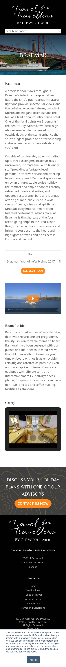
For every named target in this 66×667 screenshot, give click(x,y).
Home (33, 586)
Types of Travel (33, 594)
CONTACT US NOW (33, 503)
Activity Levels (33, 599)
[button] (32, 298)
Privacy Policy (33, 628)
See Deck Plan (33, 271)
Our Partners (33, 603)
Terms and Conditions (33, 607)
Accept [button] (33, 659)
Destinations (33, 590)
